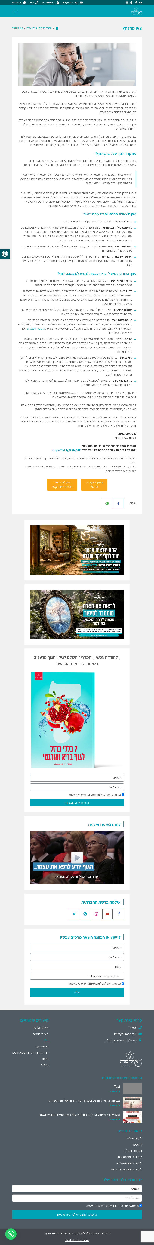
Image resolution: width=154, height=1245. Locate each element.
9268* (132, 1028)
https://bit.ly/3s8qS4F (66, 450)
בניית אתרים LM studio (77, 1240)
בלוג (45, 1040)
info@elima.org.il (125, 1034)
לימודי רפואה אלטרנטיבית (126, 1169)
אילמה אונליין (40, 1028)
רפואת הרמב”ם (132, 1151)
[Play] (77, 857)
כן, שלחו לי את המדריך (77, 803)
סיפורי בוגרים (40, 1034)
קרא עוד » (115, 1091)
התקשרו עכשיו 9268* (94, 484)
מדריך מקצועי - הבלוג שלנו (39, 28)
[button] (5, 254)
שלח (77, 992)
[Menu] (16, 11)
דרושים (137, 1144)
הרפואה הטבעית (36, 329)
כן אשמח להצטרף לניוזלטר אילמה (77, 1214)
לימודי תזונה (134, 1138)
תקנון (45, 1059)
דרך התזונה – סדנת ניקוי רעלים (30, 1052)
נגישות (44, 1065)
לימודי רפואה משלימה (129, 1163)
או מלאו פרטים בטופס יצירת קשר (62, 484)
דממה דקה (42, 1046)
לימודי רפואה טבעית (130, 1157)
